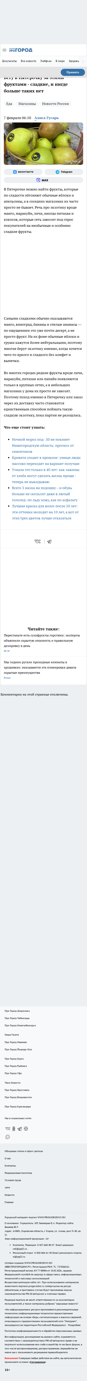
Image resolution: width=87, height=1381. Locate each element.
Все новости (28, 61)
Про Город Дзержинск (17, 1010)
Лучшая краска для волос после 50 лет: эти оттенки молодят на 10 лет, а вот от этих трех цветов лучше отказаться (45, 512)
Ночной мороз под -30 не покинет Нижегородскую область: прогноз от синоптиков (43, 445)
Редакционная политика (18, 1172)
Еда (9, 103)
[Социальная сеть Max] (43, 180)
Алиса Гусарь (46, 117)
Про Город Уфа (13, 1073)
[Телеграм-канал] (64, 172)
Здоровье (75, 61)
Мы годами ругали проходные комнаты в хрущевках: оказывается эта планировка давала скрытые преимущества (40, 669)
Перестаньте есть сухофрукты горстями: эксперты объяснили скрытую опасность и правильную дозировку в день (42, 642)
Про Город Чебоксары (17, 1018)
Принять (73, 72)
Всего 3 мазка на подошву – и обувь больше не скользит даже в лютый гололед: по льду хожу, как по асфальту (44, 493)
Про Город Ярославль (17, 1089)
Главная (9, 1202)
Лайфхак (46, 61)
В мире (60, 61)
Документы (9, 61)
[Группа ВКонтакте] (23, 172)
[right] (83, 61)
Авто (7, 1187)
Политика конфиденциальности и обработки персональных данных (43, 1330)
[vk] (37, 541)
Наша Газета (12, 1034)
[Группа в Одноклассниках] (14, 1129)
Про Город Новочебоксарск (20, 1025)
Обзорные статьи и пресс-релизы (24, 1151)
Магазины (27, 103)
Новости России (55, 103)
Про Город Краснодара (18, 1106)
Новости (9, 1194)
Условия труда (13, 1180)
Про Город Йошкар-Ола (18, 1049)
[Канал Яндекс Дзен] (26, 1129)
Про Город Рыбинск (16, 1065)
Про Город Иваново (16, 1042)
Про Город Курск (14, 1058)
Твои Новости (12, 1082)
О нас (8, 1158)
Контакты (10, 1165)
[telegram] (51, 541)
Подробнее (74, 1325)
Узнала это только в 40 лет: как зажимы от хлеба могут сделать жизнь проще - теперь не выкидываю (45, 475)
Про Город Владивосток (18, 1097)
